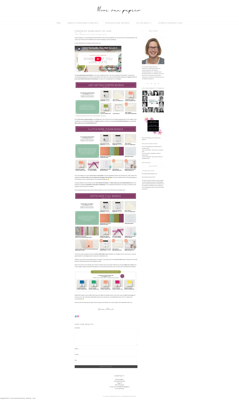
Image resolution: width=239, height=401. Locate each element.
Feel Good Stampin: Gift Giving (149, 150)
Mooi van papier (119, 11)
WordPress (28, 398)
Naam (77, 348)
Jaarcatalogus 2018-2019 (101, 34)
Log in (34, 398)
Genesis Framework (20, 398)
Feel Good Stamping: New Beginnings (151, 146)
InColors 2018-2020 (90, 34)
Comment (77, 328)
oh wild (133, 396)
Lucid (11, 398)
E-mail (77, 354)
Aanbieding (82, 34)
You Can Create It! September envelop (151, 153)
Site (76, 360)
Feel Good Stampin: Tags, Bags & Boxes (152, 156)
